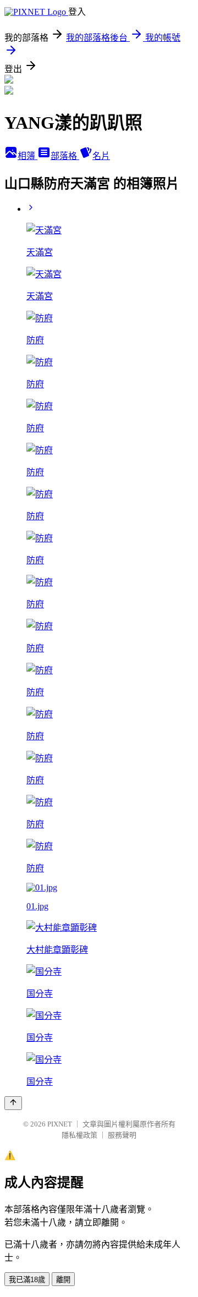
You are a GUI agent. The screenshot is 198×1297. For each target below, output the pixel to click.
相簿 (27, 156)
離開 (63, 1280)
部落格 (65, 156)
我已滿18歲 (27, 1280)
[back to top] (13, 1103)
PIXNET (59, 1124)
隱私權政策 (79, 1135)
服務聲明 (122, 1135)
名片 (101, 156)
